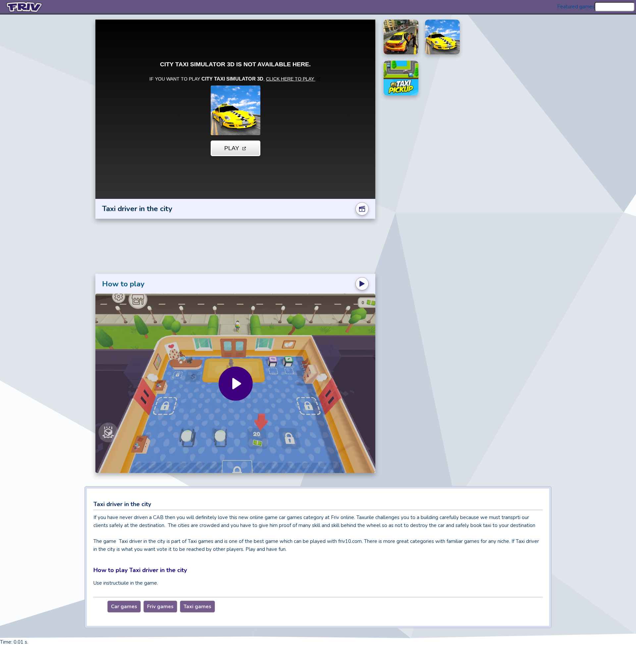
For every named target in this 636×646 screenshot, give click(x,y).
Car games (124, 606)
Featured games (576, 6)
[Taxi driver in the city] (442, 37)
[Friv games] (24, 6)
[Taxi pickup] (401, 78)
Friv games (160, 606)
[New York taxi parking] (401, 37)
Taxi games (197, 606)
